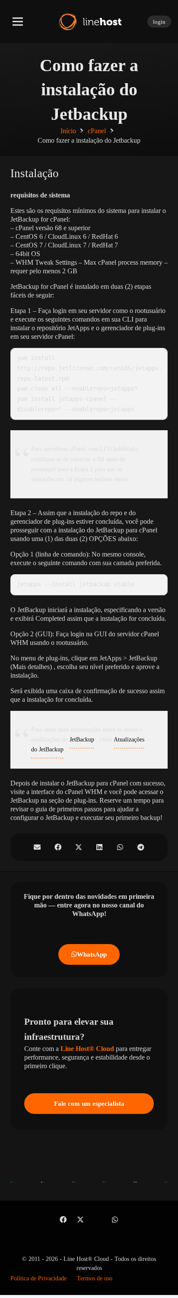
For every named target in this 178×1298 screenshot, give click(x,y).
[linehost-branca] (89, 21)
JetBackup (82, 739)
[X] (80, 1219)
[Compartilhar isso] (58, 847)
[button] (18, 21)
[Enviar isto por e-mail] (37, 847)
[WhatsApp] (115, 1219)
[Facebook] (63, 1219)
